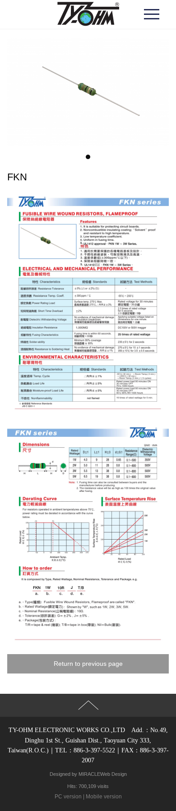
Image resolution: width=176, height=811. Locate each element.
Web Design (113, 774)
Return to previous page (88, 663)
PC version (68, 796)
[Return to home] (88, 14)
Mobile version (104, 796)
